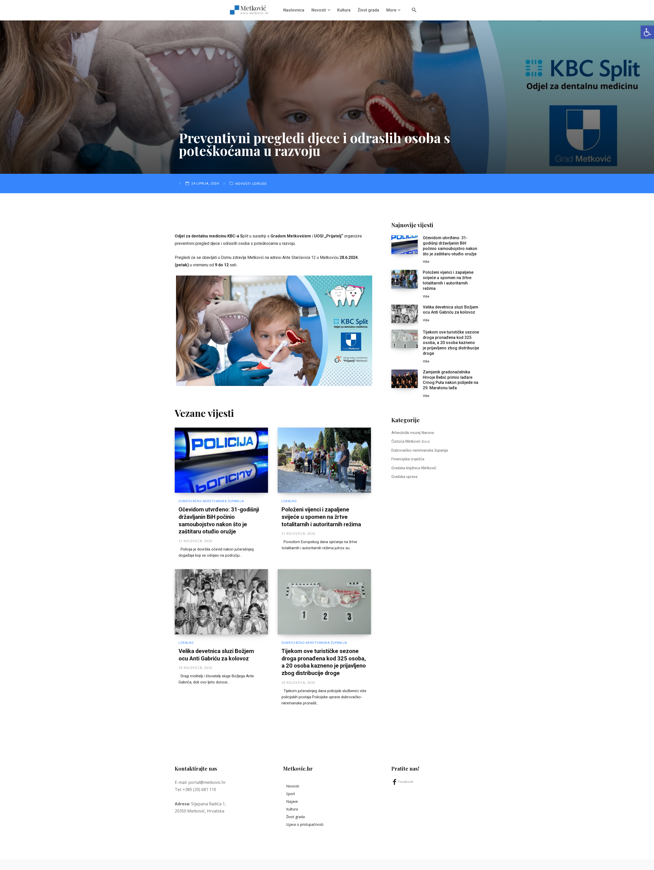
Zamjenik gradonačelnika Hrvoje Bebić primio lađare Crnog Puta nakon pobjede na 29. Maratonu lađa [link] (450, 380)
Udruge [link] (259, 183)
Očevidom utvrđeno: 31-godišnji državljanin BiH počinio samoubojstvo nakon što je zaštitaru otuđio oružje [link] (450, 245)
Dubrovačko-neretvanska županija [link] (211, 501)
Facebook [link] (405, 782)
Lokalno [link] (289, 501)
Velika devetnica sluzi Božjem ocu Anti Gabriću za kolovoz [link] (450, 310)
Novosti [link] (243, 183)
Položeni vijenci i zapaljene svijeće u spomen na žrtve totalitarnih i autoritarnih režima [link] (321, 516)
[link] (647, 32)
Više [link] (426, 261)
